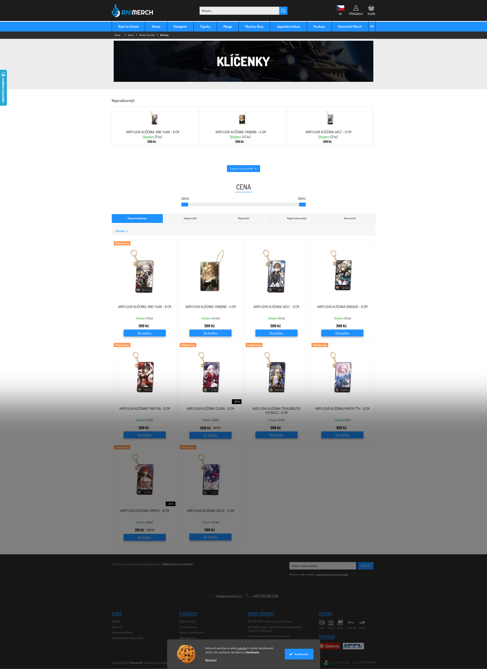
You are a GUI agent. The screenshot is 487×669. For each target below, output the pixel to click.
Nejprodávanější (297, 218)
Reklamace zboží (188, 638)
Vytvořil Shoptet (341, 662)
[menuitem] (128, 26)
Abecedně (350, 218)
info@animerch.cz (228, 595)
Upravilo (363, 662)
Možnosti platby (187, 621)
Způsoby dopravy (188, 626)
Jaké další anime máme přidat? (128, 638)
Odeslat (365, 565)
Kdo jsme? (117, 626)
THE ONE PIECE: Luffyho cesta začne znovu (269, 621)
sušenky (242, 648)
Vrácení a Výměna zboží (191, 632)
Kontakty (116, 621)
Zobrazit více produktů (241, 168)
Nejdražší (243, 218)
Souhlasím (301, 654)
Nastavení (211, 659)
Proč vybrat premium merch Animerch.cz (268, 636)
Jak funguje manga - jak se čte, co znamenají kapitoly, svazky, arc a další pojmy (274, 628)
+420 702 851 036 (265, 595)
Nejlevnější (190, 218)
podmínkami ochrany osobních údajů (332, 574)
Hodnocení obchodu (122, 632)
